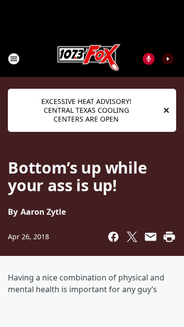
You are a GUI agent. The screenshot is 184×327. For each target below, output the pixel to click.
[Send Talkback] (149, 59)
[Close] (166, 110)
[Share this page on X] (132, 237)
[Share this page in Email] (151, 237)
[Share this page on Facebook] (113, 237)
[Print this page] (169, 237)
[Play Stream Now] (168, 59)
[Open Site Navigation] (14, 59)
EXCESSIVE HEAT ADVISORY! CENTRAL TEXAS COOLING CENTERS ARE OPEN (86, 110)
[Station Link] (89, 59)
